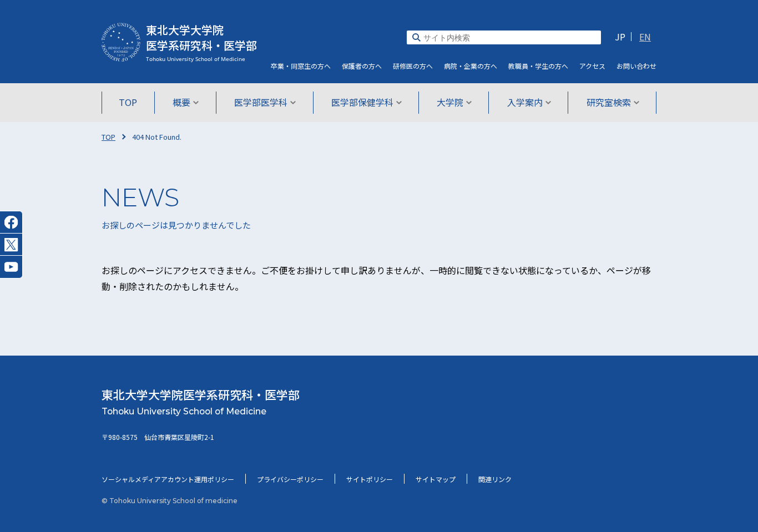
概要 (181, 102)
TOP (128, 102)
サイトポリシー (369, 479)
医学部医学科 (260, 102)
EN (645, 36)
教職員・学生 (538, 65)
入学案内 (525, 102)
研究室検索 (609, 102)
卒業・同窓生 (301, 65)
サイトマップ (436, 479)
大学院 (450, 102)
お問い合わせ (636, 65)
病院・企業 (470, 65)
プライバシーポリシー (290, 479)
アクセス (592, 65)
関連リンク (495, 479)
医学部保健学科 (362, 102)
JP (620, 36)
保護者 (362, 65)
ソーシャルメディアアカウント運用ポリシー (168, 479)
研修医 (413, 65)
